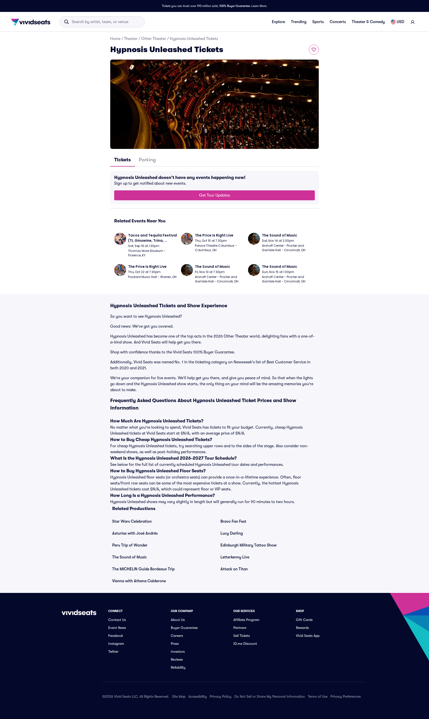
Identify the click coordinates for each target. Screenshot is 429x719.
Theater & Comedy (368, 22)
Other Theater (153, 38)
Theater (131, 38)
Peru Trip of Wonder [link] (129, 545)
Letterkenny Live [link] (234, 557)
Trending (298, 22)
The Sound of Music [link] (129, 557)
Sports (318, 22)
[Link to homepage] (32, 22)
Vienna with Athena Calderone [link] (139, 581)
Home (115, 38)
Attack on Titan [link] (234, 569)
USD (400, 22)
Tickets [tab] (122, 160)
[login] (412, 21)
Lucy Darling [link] (231, 533)
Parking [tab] (147, 160)
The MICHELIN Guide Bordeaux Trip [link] (143, 569)
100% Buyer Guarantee (234, 6)
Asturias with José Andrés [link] (135, 533)
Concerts (338, 22)
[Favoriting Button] (314, 50)
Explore (278, 22)
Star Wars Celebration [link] (132, 521)
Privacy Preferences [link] (345, 696)
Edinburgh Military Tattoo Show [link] (248, 545)
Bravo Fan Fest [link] (233, 521)
